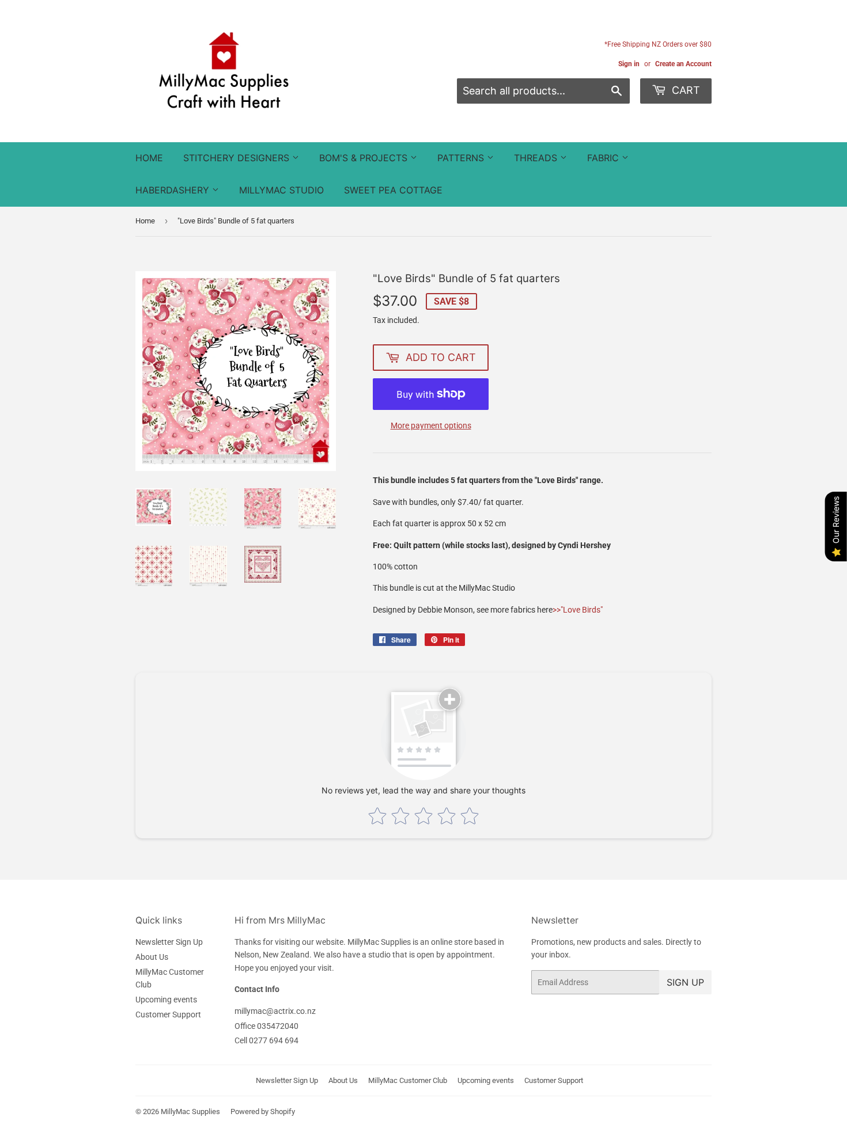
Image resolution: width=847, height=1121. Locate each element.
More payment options (431, 425)
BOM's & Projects (364, 158)
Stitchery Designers (237, 158)
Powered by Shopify (262, 1111)
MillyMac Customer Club (407, 1080)
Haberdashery (173, 190)
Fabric (604, 158)
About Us (151, 957)
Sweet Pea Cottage (393, 190)
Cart (684, 90)
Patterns (462, 158)
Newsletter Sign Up (169, 942)
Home (149, 158)
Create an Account (683, 64)
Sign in (629, 64)
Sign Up (685, 982)
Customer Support (168, 1014)
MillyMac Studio (281, 190)
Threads (537, 158)
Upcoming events (166, 999)
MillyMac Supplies (190, 1111)
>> (578, 609)
